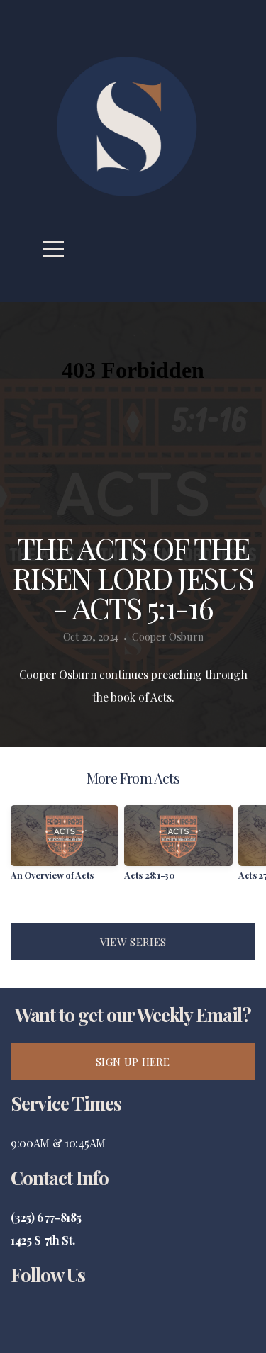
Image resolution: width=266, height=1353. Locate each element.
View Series (133, 942)
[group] (64, 848)
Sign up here (133, 1062)
